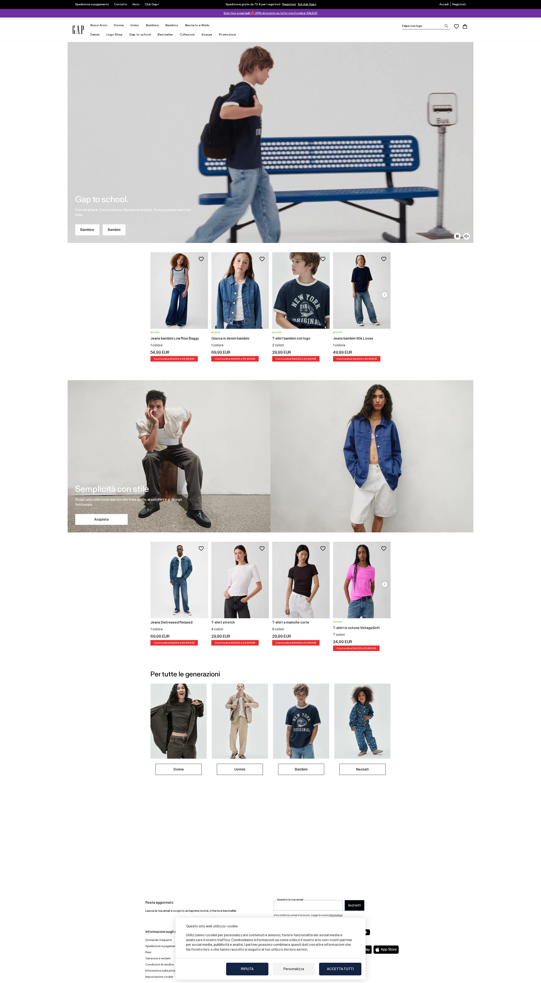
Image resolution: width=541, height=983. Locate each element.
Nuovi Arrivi (98, 25)
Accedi (444, 4)
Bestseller (165, 34)
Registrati (289, 4)
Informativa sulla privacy (161, 970)
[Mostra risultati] (446, 26)
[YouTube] (366, 932)
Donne (179, 769)
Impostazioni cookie (159, 976)
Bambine (87, 230)
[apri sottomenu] (109, 25)
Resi (148, 952)
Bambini (114, 230)
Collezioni (187, 34)
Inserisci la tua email (290, 899)
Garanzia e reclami (158, 958)
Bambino (171, 25)
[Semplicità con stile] (270, 456)
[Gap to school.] (270, 142)
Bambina (152, 25)
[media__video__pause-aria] (457, 236)
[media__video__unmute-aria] (466, 236)
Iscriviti (354, 905)
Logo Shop (115, 34)
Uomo (135, 25)
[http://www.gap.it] (78, 29)
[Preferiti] (456, 26)
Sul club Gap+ (307, 4)
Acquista (101, 519)
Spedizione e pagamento (92, 4)
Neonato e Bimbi (197, 25)
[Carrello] (464, 26)
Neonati (362, 769)
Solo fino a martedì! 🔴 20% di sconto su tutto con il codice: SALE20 (270, 13)
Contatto (120, 4)
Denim (95, 34)
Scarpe (207, 34)
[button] (384, 294)
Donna (119, 25)
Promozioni (227, 34)
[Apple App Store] (386, 949)
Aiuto (136, 4)
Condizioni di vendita (159, 964)
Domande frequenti (158, 940)
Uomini (239, 769)
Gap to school (140, 34)
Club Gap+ (152, 4)
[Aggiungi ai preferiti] (201, 259)
